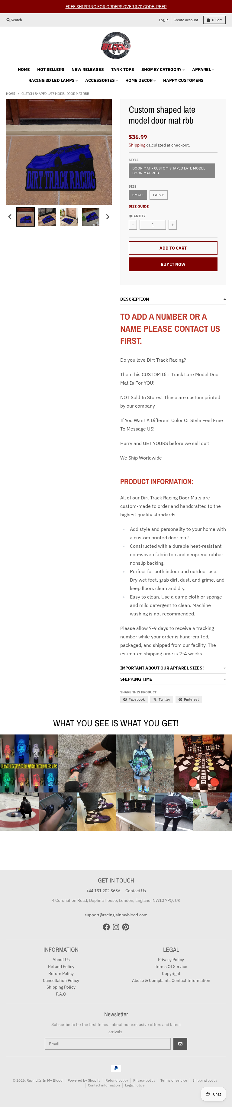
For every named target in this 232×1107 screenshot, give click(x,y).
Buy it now (173, 264)
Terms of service (173, 1080)
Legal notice (135, 1085)
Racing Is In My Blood (45, 1080)
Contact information (104, 1085)
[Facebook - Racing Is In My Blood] (106, 927)
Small (137, 194)
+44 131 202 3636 (103, 890)
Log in (164, 20)
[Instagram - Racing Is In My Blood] (116, 927)
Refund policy (116, 1080)
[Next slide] (107, 217)
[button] (25, 217)
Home (10, 94)
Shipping (137, 145)
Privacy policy (144, 1080)
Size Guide (139, 206)
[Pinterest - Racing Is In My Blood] (125, 927)
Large (158, 194)
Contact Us (135, 890)
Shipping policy (204, 1080)
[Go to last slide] (10, 217)
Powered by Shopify (84, 1080)
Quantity (137, 216)
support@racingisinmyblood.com (116, 915)
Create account (186, 20)
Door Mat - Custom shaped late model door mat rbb (168, 170)
